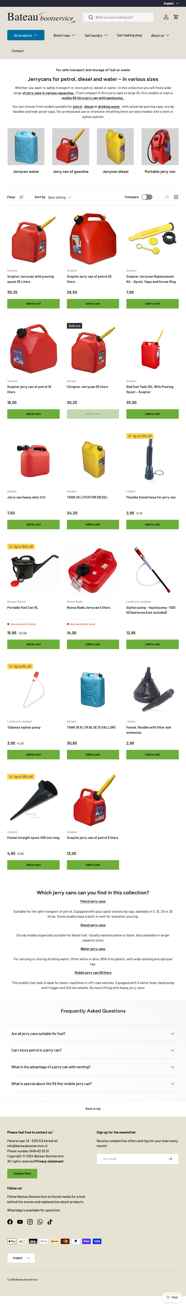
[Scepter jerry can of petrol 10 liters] (33, 349)
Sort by (40, 197)
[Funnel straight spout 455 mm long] (33, 800)
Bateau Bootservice (27, 1279)
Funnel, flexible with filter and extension (148, 729)
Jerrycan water (26, 171)
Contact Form (22, 1173)
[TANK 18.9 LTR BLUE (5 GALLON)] (93, 690)
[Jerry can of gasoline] (70, 146)
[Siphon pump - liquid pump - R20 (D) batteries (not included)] (152, 570)
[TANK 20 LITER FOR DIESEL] (93, 459)
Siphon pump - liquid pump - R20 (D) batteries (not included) (151, 610)
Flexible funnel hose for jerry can (151, 497)
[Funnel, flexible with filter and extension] (152, 690)
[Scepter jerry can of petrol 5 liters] (93, 800)
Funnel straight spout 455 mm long (33, 837)
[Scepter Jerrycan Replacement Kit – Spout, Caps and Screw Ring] (152, 239)
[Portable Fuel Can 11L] (33, 570)
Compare (132, 197)
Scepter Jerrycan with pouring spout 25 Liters (30, 279)
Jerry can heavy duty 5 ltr (26, 497)
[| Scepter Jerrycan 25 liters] (93, 349)
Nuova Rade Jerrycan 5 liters (88, 607)
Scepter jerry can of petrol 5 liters (92, 837)
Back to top (93, 1108)
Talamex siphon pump (24, 727)
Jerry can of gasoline (70, 171)
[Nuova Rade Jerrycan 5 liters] (93, 570)
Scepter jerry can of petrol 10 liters (29, 389)
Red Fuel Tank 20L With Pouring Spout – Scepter (149, 389)
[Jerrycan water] (25, 146)
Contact (18, 51)
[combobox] (118, 17)
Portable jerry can (160, 171)
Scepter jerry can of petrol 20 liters (89, 279)
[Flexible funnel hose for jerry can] (152, 459)
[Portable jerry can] (160, 146)
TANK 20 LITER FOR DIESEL (87, 497)
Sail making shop (129, 35)
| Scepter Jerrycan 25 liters (87, 387)
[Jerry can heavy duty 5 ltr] (33, 459)
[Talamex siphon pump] (33, 690)
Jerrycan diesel (115, 171)
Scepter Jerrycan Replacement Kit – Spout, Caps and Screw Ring (151, 279)
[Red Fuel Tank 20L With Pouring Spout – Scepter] (152, 349)
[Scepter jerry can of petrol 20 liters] (93, 239)
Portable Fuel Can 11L (22, 607)
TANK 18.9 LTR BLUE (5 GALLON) (91, 727)
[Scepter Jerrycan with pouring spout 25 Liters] (33, 239)
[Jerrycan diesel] (115, 146)
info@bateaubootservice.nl (27, 1146)
